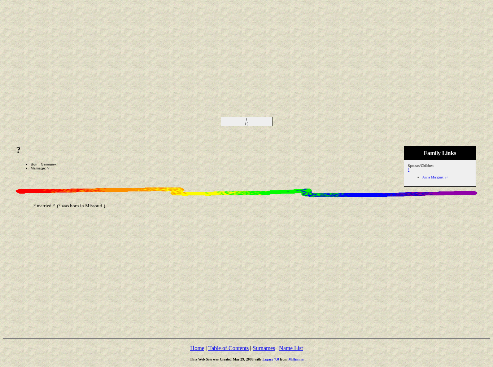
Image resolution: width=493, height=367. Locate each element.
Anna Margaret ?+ (435, 177)
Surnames (264, 348)
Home (197, 348)
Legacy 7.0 (270, 359)
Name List (291, 348)
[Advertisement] (246, 53)
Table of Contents (228, 348)
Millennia (296, 359)
